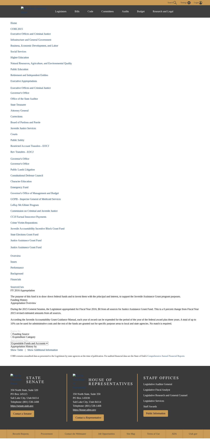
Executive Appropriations (23, 81)
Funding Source (21, 334)
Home (13, 23)
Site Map (131, 434)
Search (170, 2)
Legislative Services (153, 401)
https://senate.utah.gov (21, 405)
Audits (125, 11)
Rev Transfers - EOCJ (21, 151)
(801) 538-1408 (31, 401)
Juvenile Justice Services (23, 128)
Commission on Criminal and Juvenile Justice (34, 211)
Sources (14, 287)
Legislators (60, 11)
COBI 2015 (16, 29)
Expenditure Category (24, 337)
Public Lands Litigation (22, 169)
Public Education (19, 69)
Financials (15, 279)
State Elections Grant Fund (24, 234)
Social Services (18, 51)
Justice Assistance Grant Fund (26, 240)
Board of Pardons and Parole (25, 122)
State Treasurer (18, 104)
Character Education (21, 181)
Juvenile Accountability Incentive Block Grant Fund (37, 228)
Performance (17, 267)
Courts (13, 134)
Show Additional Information (42, 350)
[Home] (34, 11)
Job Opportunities (106, 434)
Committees (107, 11)
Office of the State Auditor (24, 98)
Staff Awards (150, 406)
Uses (21, 287)
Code (90, 11)
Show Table (16, 350)
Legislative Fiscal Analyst (156, 389)
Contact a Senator (22, 413)
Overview (15, 255)
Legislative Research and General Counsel (165, 395)
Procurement (47, 434)
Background (16, 273)
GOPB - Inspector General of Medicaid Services (35, 199)
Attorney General (19, 110)
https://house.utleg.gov (84, 409)
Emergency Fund (19, 187)
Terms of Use (153, 434)
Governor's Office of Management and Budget (34, 193)
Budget (141, 11)
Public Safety (17, 140)
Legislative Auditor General (157, 384)
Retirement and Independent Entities (29, 75)
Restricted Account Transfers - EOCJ (29, 146)
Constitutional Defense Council (26, 175)
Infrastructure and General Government (30, 39)
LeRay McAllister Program (24, 205)
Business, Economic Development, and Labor (34, 45)
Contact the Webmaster (75, 434)
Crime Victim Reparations (23, 222)
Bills (77, 11)
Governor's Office (19, 92)
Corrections (16, 116)
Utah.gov (193, 434)
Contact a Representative (88, 417)
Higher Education (19, 57)
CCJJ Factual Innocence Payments (28, 216)
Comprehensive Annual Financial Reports (165, 356)
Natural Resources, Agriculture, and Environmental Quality (41, 63)
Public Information (155, 413)
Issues (13, 261)
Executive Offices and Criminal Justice (30, 33)
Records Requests (21, 434)
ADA (174, 434)
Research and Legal (163, 11)
